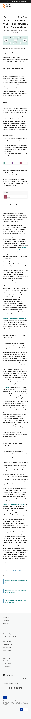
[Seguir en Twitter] (20, 688)
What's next (6, 623)
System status (7, 650)
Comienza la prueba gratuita (15, 570)
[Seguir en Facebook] (10, 688)
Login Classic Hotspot (9, 636)
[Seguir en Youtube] (17, 688)
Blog (4, 653)
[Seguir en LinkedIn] (14, 688)
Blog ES (20, 30)
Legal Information (8, 679)
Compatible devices (8, 626)
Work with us (7, 663)
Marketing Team (11, 30)
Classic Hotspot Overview (10, 634)
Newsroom (6, 666)
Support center (7, 647)
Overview (6, 620)
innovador (7, 387)
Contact (5, 661)
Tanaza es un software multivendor (14, 504)
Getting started (7, 644)
